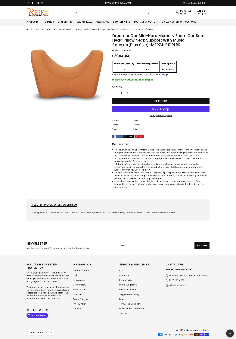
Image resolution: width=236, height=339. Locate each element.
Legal (122, 299)
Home (29, 29)
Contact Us (125, 275)
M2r (135, 129)
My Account (79, 280)
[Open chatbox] (230, 333)
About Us (77, 294)
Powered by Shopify (200, 330)
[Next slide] (146, 3)
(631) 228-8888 (176, 280)
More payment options (161, 115)
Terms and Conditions (130, 303)
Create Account (81, 270)
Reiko (187, 330)
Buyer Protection (127, 289)
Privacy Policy (79, 303)
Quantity (117, 86)
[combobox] (112, 12)
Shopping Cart (80, 289)
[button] (202, 12)
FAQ (121, 270)
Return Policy (125, 280)
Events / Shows (80, 299)
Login (75, 275)
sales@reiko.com (177, 285)
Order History (79, 284)
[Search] (147, 12)
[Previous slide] (90, 3)
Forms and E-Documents (131, 308)
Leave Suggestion (128, 284)
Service (123, 313)
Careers (77, 308)
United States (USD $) (39, 332)
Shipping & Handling (129, 294)
